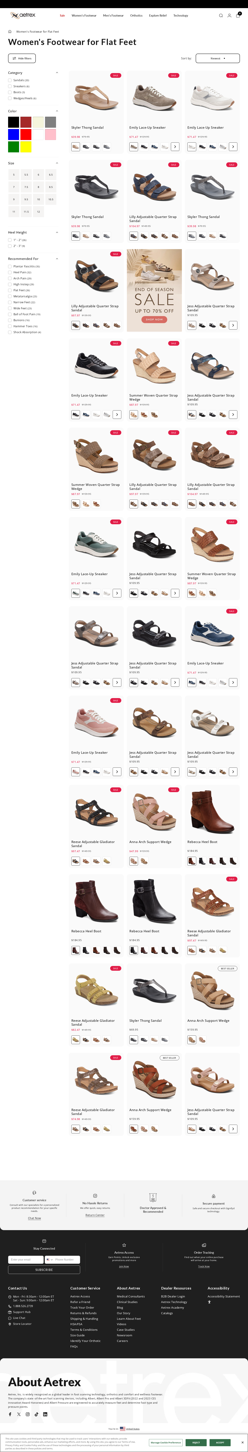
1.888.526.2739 (23, 1306)
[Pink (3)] (50, 134)
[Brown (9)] (25, 122)
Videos (121, 1324)
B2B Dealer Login (173, 1296)
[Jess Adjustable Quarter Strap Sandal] (212, 276)
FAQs (74, 1346)
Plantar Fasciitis (26, 266)
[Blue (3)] (13, 134)
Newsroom (124, 1335)
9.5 (26, 199)
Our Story (123, 1313)
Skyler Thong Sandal (87, 127)
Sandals (21, 80)
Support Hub (22, 1312)
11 (13, 211)
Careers (122, 1341)
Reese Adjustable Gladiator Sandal (93, 844)
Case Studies (126, 1330)
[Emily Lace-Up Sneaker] (154, 98)
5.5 (26, 174)
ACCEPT (220, 1442)
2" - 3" (19, 246)
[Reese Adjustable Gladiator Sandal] (96, 812)
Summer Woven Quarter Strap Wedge (153, 397)
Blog (120, 1307)
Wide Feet (22, 308)
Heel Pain (22, 272)
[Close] (242, 1442)
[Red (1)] (25, 134)
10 (38, 199)
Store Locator (22, 1324)
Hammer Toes (25, 326)
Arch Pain (22, 278)
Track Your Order (82, 1307)
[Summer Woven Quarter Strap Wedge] (154, 366)
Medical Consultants (131, 1296)
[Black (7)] (13, 122)
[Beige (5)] (38, 122)
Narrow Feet (24, 302)
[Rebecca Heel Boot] (212, 812)
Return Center (95, 1215)
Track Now (204, 1266)
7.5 (26, 187)
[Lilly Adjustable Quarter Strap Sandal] (154, 187)
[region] (124, 1443)
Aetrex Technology (174, 1302)
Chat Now (34, 1218)
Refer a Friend (80, 1302)
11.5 (26, 211)
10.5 (50, 199)
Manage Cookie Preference (166, 1442)
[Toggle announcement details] (154, 4)
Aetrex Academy (172, 1307)
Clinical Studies (127, 1302)
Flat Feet (21, 290)
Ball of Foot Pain (26, 314)
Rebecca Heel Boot (202, 842)
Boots (19, 92)
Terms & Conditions (84, 1330)
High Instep (23, 284)
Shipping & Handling (84, 1319)
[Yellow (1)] (25, 146)
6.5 (51, 174)
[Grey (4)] (50, 122)
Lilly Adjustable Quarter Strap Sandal (153, 219)
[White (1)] (38, 134)
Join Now (124, 1266)
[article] (154, 290)
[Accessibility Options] (209, 1302)
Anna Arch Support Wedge (150, 842)
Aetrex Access (80, 1296)
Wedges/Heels (24, 98)
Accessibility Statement (224, 1296)
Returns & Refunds (83, 1313)
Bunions (21, 320)
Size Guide (77, 1335)
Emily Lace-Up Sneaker (147, 127)
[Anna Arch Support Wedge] (154, 812)
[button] (175, 146)
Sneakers (21, 86)
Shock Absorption (27, 332)
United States (133, 1428)
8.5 (51, 187)
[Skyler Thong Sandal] (96, 98)
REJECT (196, 1442)
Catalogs (167, 1313)
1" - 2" (19, 240)
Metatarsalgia (25, 296)
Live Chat (19, 1318)
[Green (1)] (13, 146)
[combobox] (49, 1260)
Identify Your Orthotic (85, 1341)
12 (38, 211)
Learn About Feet (129, 1319)
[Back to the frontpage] (9, 31)
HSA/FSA (76, 1324)
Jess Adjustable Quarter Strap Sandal (211, 308)
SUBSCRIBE (44, 1270)
